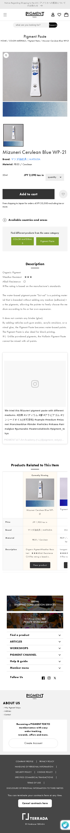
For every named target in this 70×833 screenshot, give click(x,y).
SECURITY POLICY (23, 772)
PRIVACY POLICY (46, 761)
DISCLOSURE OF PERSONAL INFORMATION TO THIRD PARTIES (35, 788)
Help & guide (19, 661)
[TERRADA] (35, 815)
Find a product (19, 635)
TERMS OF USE (34, 782)
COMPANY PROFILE (25, 761)
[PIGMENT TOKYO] (35, 695)
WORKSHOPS (19, 648)
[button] (5, 14)
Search (53, 25)
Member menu (19, 668)
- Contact (7, 714)
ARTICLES (16, 641)
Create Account (33, 743)
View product (40, 565)
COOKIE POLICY (45, 772)
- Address (7, 711)
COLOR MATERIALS (22, 241)
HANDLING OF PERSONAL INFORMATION (34, 766)
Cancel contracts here (35, 803)
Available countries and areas (27, 220)
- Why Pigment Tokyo (12, 707)
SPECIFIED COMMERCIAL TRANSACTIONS (34, 777)
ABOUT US (11, 703)
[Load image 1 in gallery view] (13, 135)
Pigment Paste (47, 241)
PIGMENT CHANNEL (23, 655)
